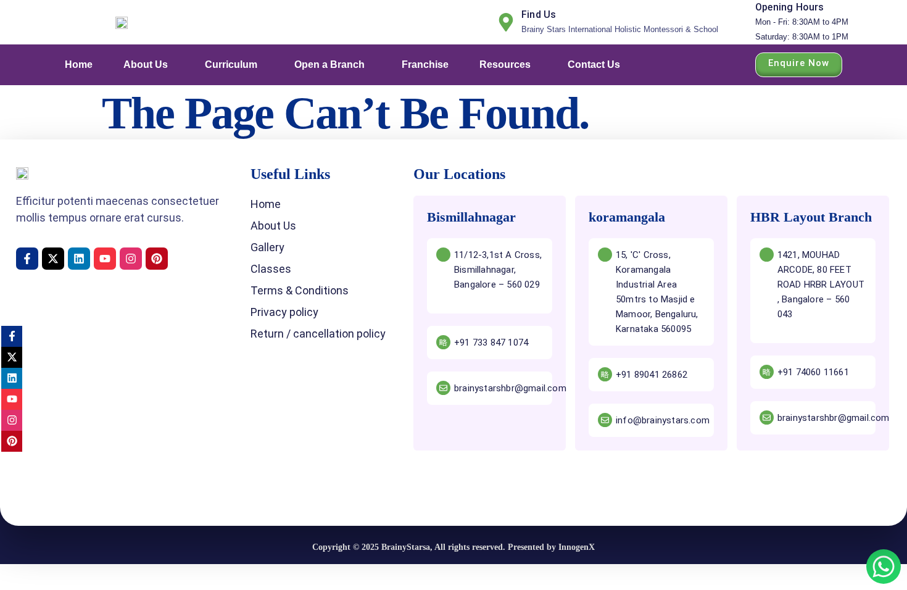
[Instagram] (131, 258)
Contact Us (594, 64)
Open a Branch (329, 64)
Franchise (425, 64)
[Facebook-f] (27, 258)
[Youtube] (105, 258)
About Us (145, 64)
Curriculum (231, 64)
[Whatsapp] (883, 566)
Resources (505, 64)
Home (79, 64)
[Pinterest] (157, 258)
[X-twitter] (53, 258)
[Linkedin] (79, 258)
